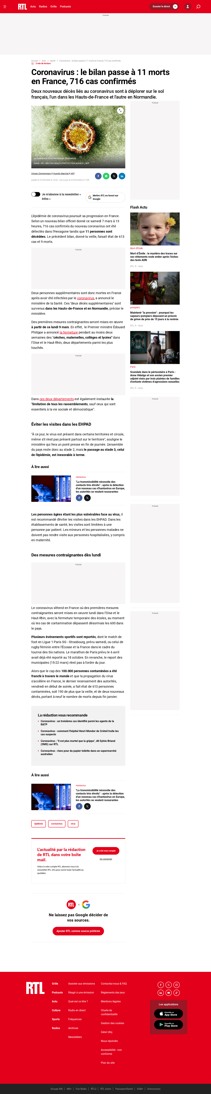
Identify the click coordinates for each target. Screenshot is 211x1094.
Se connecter (106, 859)
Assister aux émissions (81, 983)
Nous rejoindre (109, 1041)
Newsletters (75, 1037)
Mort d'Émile (136, 248)
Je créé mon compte (106, 851)
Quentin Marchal (61, 173)
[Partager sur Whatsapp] (106, 176)
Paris (133, 367)
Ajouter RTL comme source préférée (78, 931)
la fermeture (69, 332)
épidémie (38, 823)
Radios (43, 6)
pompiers (135, 307)
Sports (56, 1019)
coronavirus (85, 298)
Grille (53, 6)
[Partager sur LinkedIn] (122, 176)
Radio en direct (77, 1010)
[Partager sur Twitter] (114, 176)
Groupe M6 (57, 1088)
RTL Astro (105, 1088)
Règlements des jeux (113, 992)
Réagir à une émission (81, 992)
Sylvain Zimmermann (41, 173)
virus (73, 823)
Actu (33, 6)
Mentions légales (111, 1001)
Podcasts (65, 6)
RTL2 (93, 1088)
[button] (164, 6)
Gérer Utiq (106, 1032)
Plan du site (108, 1062)
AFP (73, 173)
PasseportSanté (124, 1088)
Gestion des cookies (112, 1023)
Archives (73, 1028)
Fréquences (75, 1019)
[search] (198, 7)
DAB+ (140, 1088)
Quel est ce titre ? (78, 1001)
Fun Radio (81, 1088)
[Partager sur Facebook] (98, 176)
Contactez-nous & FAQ (114, 983)
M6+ (69, 1088)
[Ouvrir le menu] (5, 6)
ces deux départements (57, 399)
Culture (56, 1010)
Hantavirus (81, 477)
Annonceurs (154, 1088)
